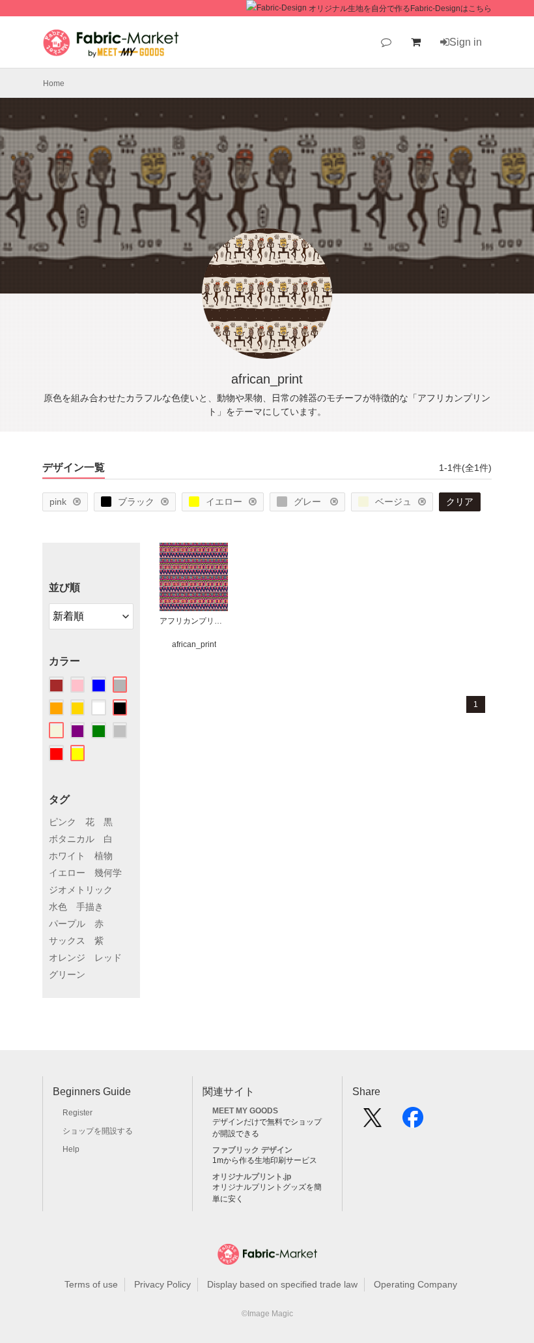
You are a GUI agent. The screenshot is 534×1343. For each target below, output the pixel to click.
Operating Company (415, 1284)
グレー (309, 501)
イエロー (224, 501)
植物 (103, 856)
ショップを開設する (98, 1131)
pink (57, 501)
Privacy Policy (162, 1284)
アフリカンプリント (194, 621)
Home (53, 83)
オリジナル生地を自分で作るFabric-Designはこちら (400, 8)
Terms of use (91, 1284)
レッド (108, 957)
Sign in (465, 42)
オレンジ (67, 957)
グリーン (67, 974)
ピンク (62, 822)
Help (71, 1149)
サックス (67, 940)
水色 (58, 906)
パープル (67, 923)
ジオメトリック (81, 889)
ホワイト (67, 856)
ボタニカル (71, 839)
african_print (194, 644)
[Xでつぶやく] (372, 1121)
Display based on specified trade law (282, 1284)
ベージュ (393, 501)
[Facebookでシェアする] (412, 1121)
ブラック (136, 501)
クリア (459, 501)
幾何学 (108, 873)
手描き (90, 906)
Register (77, 1112)
